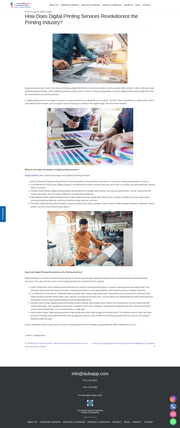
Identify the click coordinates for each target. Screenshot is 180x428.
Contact (147, 5)
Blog (137, 5)
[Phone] (173, 406)
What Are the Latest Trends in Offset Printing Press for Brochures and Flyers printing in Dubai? (56, 345)
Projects (128, 5)
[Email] (173, 414)
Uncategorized (39, 335)
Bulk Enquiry (3, 214)
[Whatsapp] (173, 421)
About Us (53, 5)
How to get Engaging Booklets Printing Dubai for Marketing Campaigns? (123, 344)
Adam (49, 12)
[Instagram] (173, 399)
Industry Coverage (90, 5)
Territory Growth (70, 5)
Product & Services (111, 5)
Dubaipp (132, 325)
